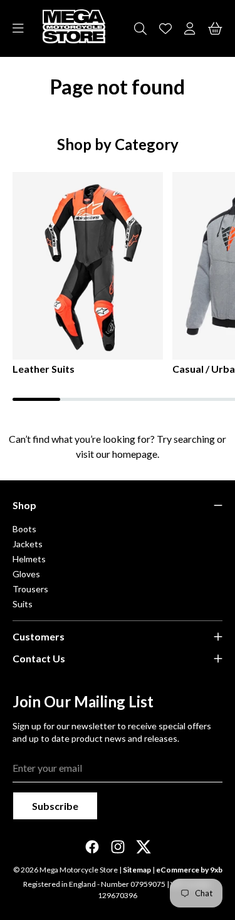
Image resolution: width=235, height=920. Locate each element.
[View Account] (190, 29)
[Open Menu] (18, 29)
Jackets (28, 543)
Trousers (30, 589)
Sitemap (137, 869)
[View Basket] (215, 29)
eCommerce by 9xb (189, 869)
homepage (134, 454)
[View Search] (140, 29)
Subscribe (55, 806)
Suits (23, 604)
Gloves (26, 574)
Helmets (29, 559)
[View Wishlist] (165, 29)
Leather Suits (44, 369)
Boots (24, 528)
